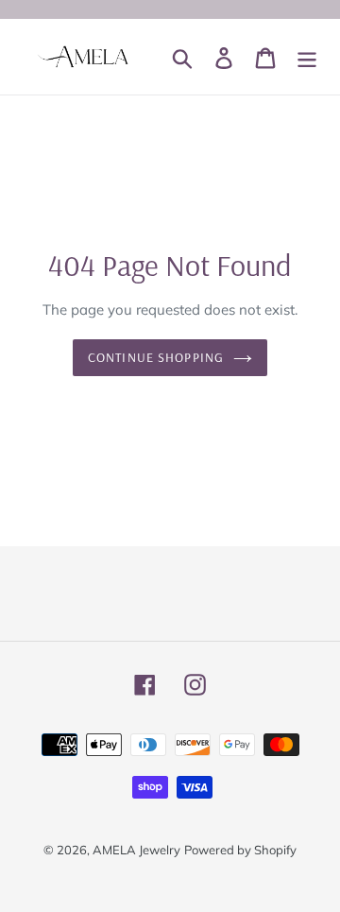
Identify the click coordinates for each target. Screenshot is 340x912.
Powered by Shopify (240, 849)
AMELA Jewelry (136, 849)
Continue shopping (156, 357)
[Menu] (307, 56)
